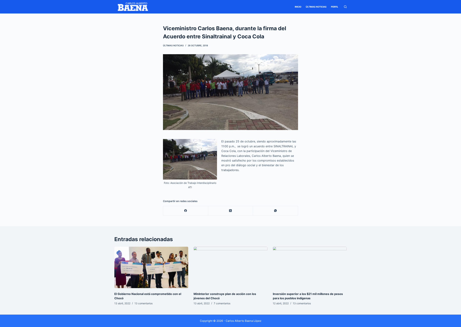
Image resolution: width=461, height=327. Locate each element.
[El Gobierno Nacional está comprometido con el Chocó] (151, 267)
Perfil (334, 6)
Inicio (298, 6)
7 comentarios (222, 303)
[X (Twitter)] (230, 210)
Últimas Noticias (316, 6)
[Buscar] (345, 6)
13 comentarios (144, 303)
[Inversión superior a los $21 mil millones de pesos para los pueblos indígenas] (310, 267)
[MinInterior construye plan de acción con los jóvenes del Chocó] (230, 267)
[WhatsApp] (275, 210)
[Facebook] (185, 210)
